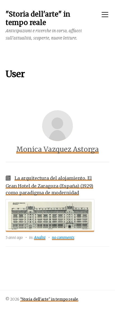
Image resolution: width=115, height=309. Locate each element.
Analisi (39, 237)
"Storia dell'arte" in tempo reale (49, 299)
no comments (63, 237)
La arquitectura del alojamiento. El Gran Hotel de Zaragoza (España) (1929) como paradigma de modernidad (49, 185)
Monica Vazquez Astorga (57, 149)
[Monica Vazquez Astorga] (57, 125)
